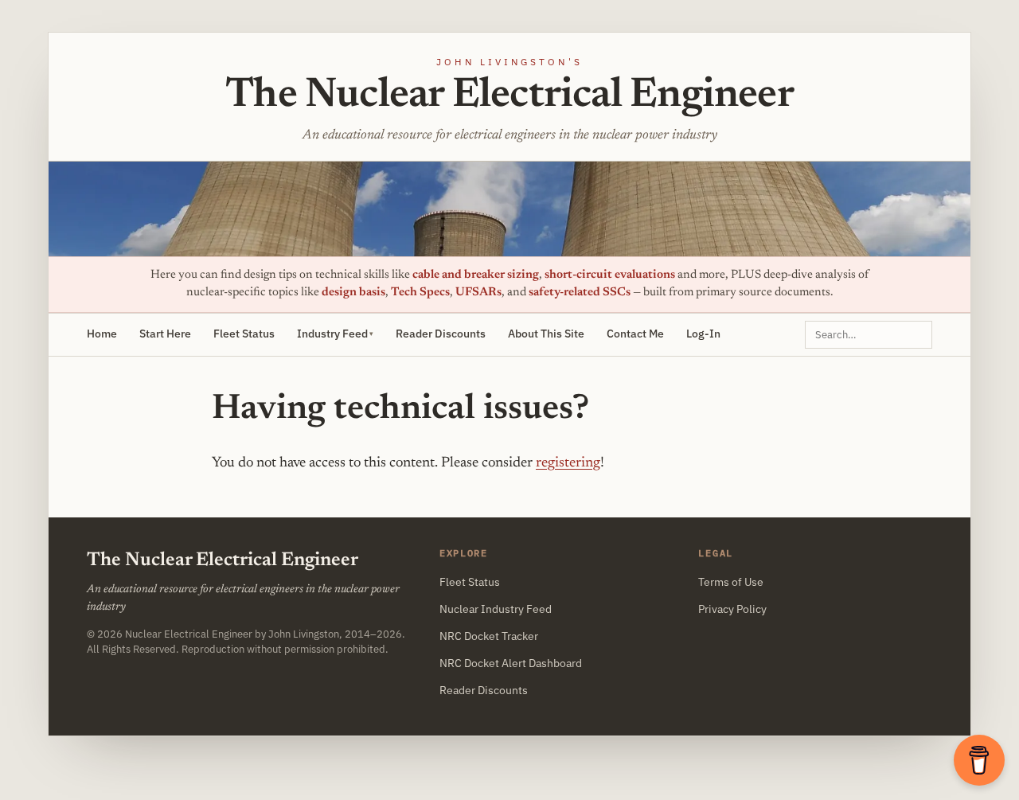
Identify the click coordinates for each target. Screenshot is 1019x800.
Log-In (703, 333)
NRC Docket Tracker (488, 636)
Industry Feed (332, 333)
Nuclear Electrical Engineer (188, 633)
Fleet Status (244, 333)
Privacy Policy (732, 609)
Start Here (165, 333)
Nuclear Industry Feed (495, 609)
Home (102, 333)
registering (568, 463)
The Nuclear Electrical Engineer (509, 96)
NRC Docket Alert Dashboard (510, 663)
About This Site (546, 333)
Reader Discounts (441, 333)
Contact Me (635, 333)
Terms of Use (730, 582)
